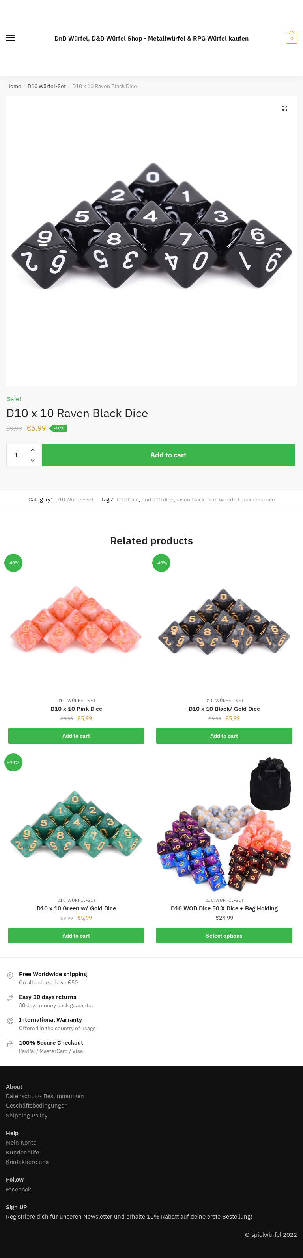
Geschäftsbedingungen (37, 1105)
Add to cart (168, 454)
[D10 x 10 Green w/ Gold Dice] (76, 825)
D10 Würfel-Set (47, 86)
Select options (224, 935)
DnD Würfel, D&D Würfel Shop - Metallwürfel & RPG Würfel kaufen (151, 38)
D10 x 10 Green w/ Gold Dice (76, 908)
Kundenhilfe (22, 1152)
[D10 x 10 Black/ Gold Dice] (224, 626)
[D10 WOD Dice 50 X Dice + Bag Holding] (224, 825)
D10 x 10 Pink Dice (76, 708)
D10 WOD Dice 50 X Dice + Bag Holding (224, 908)
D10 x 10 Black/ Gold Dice (224, 708)
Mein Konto (21, 1142)
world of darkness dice (247, 499)
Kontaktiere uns (27, 1162)
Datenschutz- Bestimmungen (45, 1096)
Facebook (18, 1189)
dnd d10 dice (158, 499)
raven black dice (196, 499)
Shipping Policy (26, 1115)
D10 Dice (128, 499)
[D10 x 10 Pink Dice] (76, 626)
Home (13, 86)
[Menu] (10, 38)
